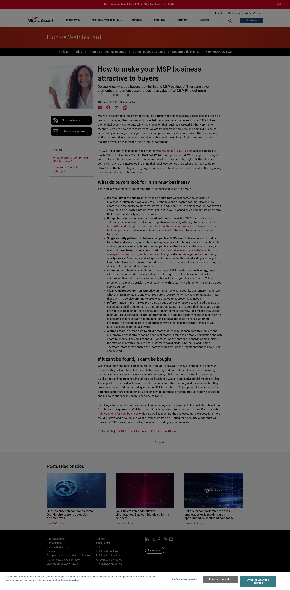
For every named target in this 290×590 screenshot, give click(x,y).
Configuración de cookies (184, 579)
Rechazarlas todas (220, 579)
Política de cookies (70, 580)
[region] (145, 581)
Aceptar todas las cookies (258, 581)
